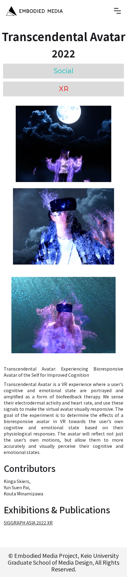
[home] (34, 11)
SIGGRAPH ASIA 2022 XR (28, 523)
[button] (117, 11)
